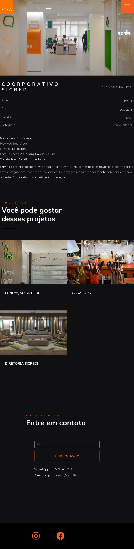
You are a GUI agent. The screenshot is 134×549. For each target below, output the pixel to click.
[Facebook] (60, 536)
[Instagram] (36, 536)
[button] (56, 47)
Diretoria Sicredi (21, 363)
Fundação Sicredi (22, 293)
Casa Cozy (82, 293)
